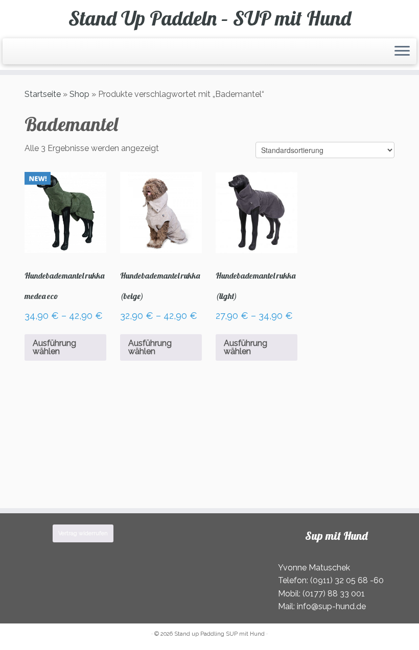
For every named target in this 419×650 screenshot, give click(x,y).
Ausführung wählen (54, 347)
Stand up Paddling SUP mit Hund (219, 634)
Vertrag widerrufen (83, 533)
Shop (79, 94)
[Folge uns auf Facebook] (28, 52)
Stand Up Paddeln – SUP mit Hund (209, 18)
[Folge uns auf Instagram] (35, 52)
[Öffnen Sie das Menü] (402, 51)
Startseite (43, 94)
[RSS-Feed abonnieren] (15, 52)
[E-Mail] (21, 52)
